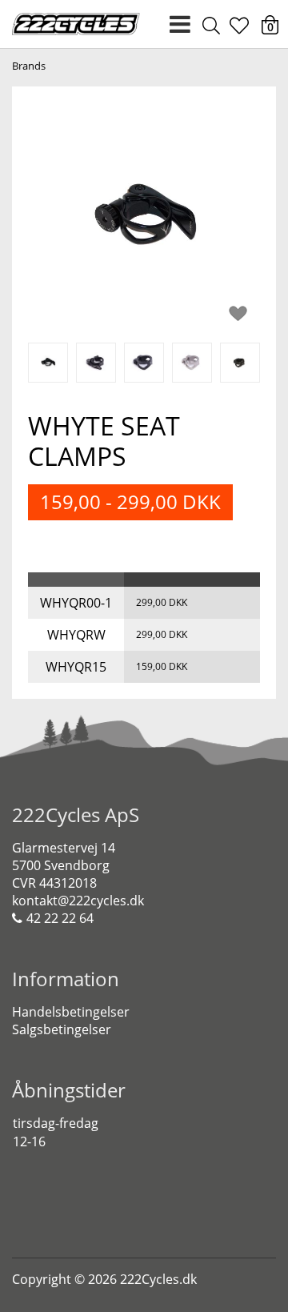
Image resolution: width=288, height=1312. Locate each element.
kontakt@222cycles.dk (78, 900)
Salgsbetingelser (61, 1029)
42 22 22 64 (60, 918)
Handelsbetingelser (71, 1012)
